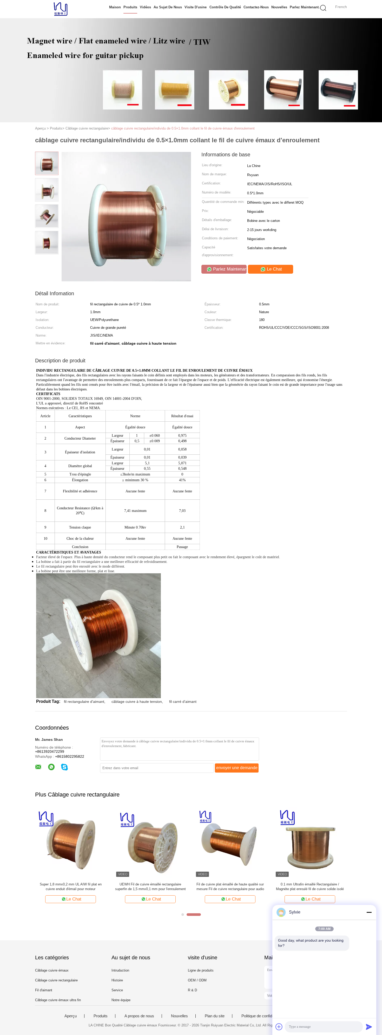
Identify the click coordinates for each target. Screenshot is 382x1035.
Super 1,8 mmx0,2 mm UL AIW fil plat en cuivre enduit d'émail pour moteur (71, 886)
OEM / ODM (197, 980)
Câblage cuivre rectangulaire (56, 980)
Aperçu (70, 1016)
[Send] (369, 1026)
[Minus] (369, 912)
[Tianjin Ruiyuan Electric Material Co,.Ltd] (60, 9)
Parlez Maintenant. (305, 7)
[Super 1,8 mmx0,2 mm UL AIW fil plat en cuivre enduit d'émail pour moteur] (70, 842)
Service (117, 990)
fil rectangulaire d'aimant (84, 701)
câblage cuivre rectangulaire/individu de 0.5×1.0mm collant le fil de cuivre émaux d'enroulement (183, 128)
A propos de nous (139, 1016)
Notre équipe (120, 1000)
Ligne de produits (201, 970)
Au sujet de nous (168, 7)
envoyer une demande (237, 768)
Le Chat (274, 269)
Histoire (117, 980)
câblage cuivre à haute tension (136, 701)
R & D (192, 990)
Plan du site (215, 1016)
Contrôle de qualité (225, 7)
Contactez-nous (256, 7)
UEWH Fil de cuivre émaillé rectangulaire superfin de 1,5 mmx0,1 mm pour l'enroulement (150, 886)
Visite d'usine (196, 7)
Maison (115, 7)
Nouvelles (279, 7)
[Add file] (279, 1026)
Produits (130, 7)
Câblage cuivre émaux (52, 970)
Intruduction (120, 970)
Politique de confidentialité (263, 1016)
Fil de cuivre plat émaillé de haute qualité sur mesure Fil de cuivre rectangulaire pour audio (230, 886)
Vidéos (145, 7)
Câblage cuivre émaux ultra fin (58, 1000)
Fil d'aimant (43, 990)
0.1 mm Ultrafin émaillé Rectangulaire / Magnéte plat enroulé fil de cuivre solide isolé (310, 886)
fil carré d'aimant (182, 701)
